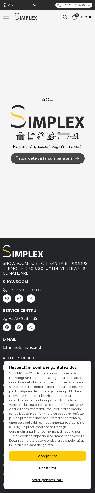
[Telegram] (31, 298)
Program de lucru (20, 5)
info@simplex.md (25, 347)
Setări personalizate (47, 480)
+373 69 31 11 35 (23, 318)
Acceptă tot (47, 456)
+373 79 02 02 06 (74, 5)
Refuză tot (47, 468)
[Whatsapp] (19, 298)
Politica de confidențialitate (33, 445)
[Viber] (7, 298)
